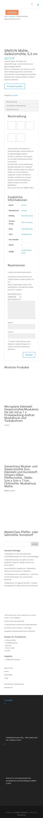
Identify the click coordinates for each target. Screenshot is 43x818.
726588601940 (26, 234)
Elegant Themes (21, 812)
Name (10, 323)
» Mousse (7, 645)
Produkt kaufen (14, 86)
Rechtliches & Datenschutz (14, 684)
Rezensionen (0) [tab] (12, 109)
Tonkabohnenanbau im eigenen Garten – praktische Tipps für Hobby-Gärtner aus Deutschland (19, 562)
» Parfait (7, 651)
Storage (24, 210)
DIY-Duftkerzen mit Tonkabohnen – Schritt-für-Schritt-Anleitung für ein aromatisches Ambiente (21, 577)
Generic (24, 205)
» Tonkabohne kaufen (12, 659)
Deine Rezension (14, 299)
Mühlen (12, 16)
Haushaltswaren (27, 216)
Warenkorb (8, 675)
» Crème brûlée (10, 640)
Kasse (6, 671)
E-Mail (11, 332)
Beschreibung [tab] (12, 102)
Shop (6, 678)
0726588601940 (27, 229)
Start (6, 16)
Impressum (8, 687)
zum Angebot (15, 618)
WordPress (21, 815)
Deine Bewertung (15, 294)
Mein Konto (8, 668)
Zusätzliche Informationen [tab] (16, 106)
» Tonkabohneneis (11, 643)
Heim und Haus (27, 222)
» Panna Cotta (9, 648)
